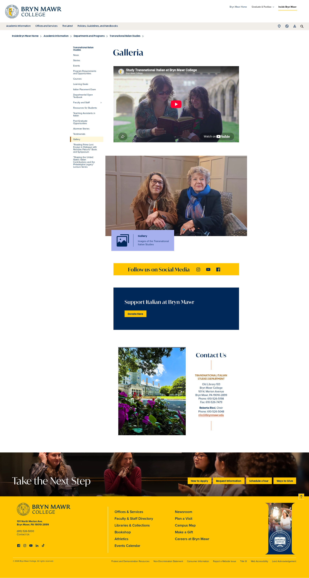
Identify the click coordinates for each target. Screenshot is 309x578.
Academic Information (18, 25)
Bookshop (123, 532)
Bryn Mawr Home (238, 7)
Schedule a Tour (259, 480)
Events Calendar (127, 545)
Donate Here (135, 313)
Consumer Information (198, 561)
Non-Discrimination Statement (168, 561)
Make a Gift (184, 532)
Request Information (228, 480)
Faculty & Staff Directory (134, 518)
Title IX (243, 561)
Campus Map (185, 525)
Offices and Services (46, 25)
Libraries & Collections (132, 525)
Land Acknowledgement (284, 561)
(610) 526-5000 (25, 531)
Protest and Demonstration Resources (130, 561)
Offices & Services (129, 511)
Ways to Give (285, 480)
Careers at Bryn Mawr (192, 539)
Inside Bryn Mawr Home (25, 35)
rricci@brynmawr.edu (211, 415)
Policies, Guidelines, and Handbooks (98, 25)
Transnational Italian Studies (125, 35)
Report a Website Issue (224, 561)
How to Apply (199, 480)
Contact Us (23, 534)
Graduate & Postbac (262, 7)
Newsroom (183, 511)
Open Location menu (279, 27)
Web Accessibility (259, 561)
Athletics (121, 539)
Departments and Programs (89, 35)
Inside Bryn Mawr (287, 7)
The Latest (67, 25)
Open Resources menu (294, 27)
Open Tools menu (287, 27)
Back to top (301, 496)
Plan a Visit (183, 518)
